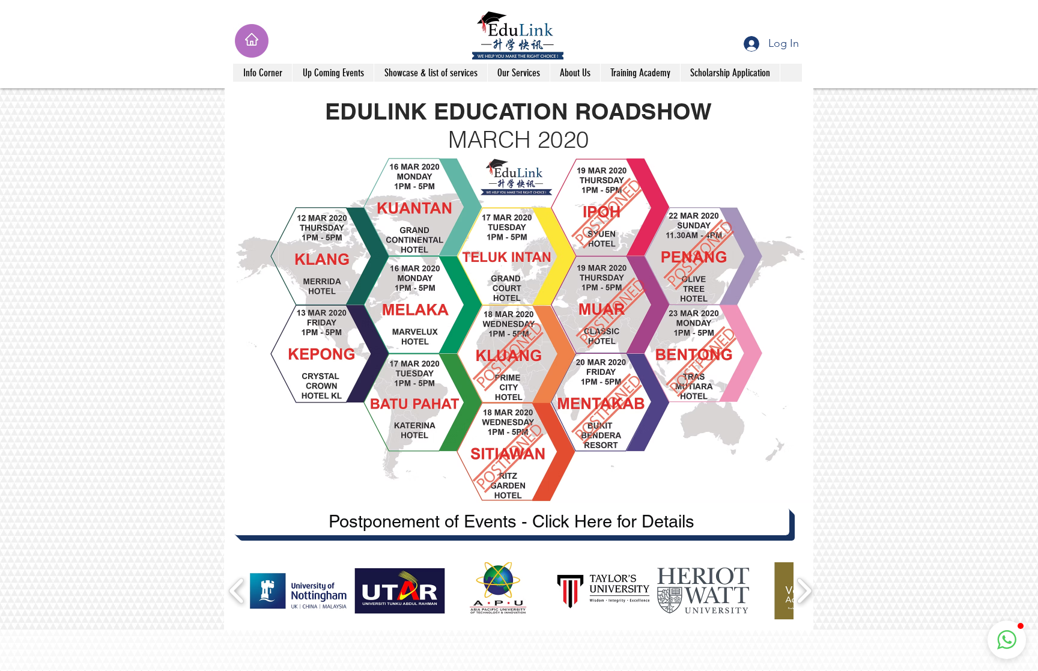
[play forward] (804, 591)
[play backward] (236, 591)
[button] (262, 73)
